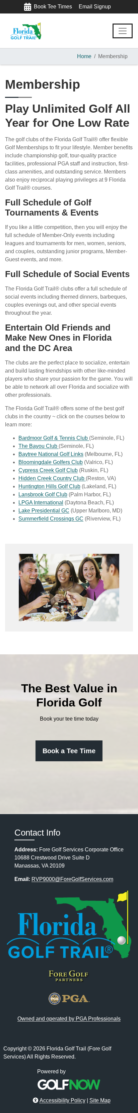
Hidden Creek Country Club (52, 478)
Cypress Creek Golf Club (48, 470)
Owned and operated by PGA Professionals (69, 1019)
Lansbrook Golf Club (42, 494)
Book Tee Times (53, 6)
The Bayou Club (38, 446)
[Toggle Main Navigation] (123, 31)
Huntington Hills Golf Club (49, 486)
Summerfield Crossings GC (50, 519)
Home (84, 56)
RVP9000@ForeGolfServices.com (72, 879)
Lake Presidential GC (43, 510)
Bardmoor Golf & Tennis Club (53, 438)
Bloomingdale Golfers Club (50, 462)
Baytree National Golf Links (50, 454)
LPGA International (40, 502)
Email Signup (95, 6)
